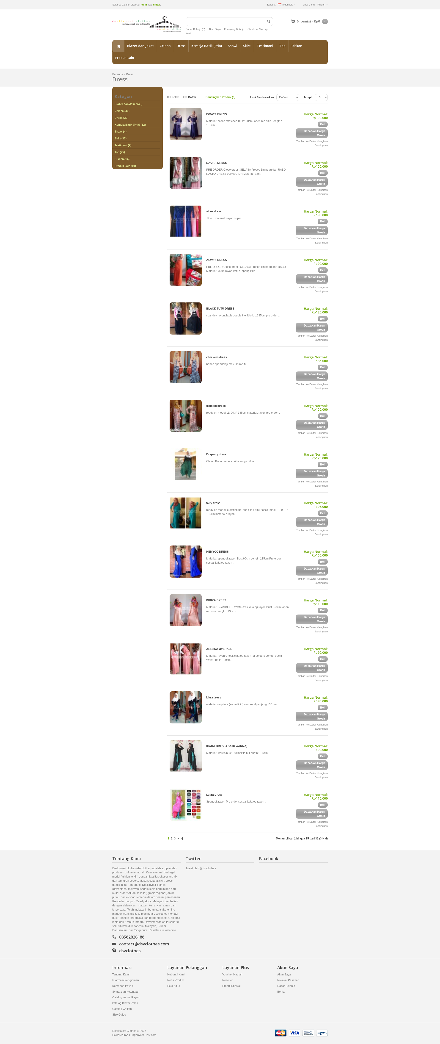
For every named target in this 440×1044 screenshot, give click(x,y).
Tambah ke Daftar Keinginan (312, 141)
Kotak (175, 97)
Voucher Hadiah (232, 974)
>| (182, 838)
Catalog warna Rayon (126, 997)
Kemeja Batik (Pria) (206, 46)
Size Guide (119, 1014)
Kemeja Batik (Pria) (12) (130, 124)
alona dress (214, 211)
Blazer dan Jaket (140, 46)
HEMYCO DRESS (217, 551)
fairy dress (213, 503)
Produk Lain (124, 57)
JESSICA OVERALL (219, 649)
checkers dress (216, 357)
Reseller (227, 980)
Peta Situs (173, 986)
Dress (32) (121, 117)
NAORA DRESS (216, 162)
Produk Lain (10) (125, 166)
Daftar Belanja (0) (195, 29)
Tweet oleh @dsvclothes (201, 868)
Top (282, 46)
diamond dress (216, 405)
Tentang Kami (120, 974)
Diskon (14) (122, 159)
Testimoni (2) (123, 145)
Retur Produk (175, 980)
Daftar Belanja (286, 986)
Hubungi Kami (176, 974)
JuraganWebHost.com (142, 1035)
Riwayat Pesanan (288, 980)
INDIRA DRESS (216, 600)
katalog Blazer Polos (125, 1003)
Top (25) (120, 152)
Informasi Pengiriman (125, 980)
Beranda (118, 46)
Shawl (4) (120, 131)
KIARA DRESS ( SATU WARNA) (226, 746)
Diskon (297, 46)
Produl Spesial (231, 986)
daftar (156, 4)
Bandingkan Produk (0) (220, 97)
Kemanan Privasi (123, 986)
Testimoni (265, 46)
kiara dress (213, 697)
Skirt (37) (120, 138)
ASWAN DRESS (216, 260)
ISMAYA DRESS (216, 114)
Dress (181, 46)
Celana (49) (122, 111)
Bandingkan (321, 145)
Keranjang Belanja (234, 29)
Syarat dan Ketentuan (125, 991)
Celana (165, 46)
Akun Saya (215, 29)
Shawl (232, 46)
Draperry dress (216, 454)
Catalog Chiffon (122, 1009)
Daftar (192, 97)
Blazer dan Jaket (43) (128, 104)
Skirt (247, 46)
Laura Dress (214, 794)
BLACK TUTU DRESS (220, 308)
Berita (281, 991)
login (144, 4)
